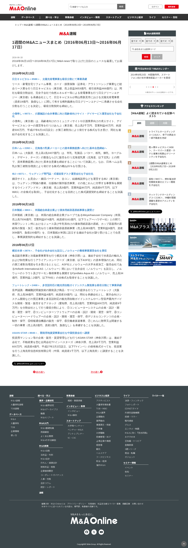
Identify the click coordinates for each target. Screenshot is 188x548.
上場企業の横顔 (103, 440)
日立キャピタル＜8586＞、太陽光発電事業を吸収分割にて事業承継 (49, 79)
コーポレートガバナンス (52, 474)
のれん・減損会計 (49, 462)
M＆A (13, 419)
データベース (27, 17)
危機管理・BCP (103, 436)
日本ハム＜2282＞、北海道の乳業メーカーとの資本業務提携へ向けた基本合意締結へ (59, 148)
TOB (13, 427)
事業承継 (69, 17)
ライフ (152, 17)
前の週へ (40, 372)
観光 (98, 449)
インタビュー (74, 410)
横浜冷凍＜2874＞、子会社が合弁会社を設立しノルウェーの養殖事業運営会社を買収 (59, 250)
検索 (121, 6)
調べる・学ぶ (52, 17)
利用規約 (92, 503)
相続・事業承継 (75, 400)
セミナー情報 (129, 462)
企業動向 (100, 416)
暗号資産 (129, 420)
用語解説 (45, 431)
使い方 (14, 435)
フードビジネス (103, 456)
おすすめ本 (130, 436)
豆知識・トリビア (133, 440)
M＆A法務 (45, 450)
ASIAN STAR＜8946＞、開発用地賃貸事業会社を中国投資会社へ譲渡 (51, 333)
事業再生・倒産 (103, 424)
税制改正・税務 (48, 466)
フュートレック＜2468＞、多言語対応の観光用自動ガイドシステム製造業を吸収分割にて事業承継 (67, 285)
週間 (152, 123)
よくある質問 (47, 436)
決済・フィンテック (134, 400)
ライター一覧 (158, 395)
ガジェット (130, 456)
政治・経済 (101, 461)
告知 (127, 471)
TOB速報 (15, 408)
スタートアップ (113, 17)
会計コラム (46, 483)
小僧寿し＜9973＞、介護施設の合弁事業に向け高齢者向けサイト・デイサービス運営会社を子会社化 (67, 115)
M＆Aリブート (47, 417)
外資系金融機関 (132, 412)
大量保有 (15, 423)
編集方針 (45, 503)
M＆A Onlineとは (58, 503)
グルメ (128, 424)
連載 (41, 492)
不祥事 (99, 428)
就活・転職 (130, 452)
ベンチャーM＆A (75, 429)
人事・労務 (46, 478)
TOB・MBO (101, 408)
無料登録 (171, 6)
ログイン (155, 6)
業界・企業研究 (46, 400)
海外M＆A (100, 465)
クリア (157, 56)
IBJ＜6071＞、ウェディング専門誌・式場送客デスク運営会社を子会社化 (52, 173)
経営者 (99, 444)
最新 (139, 123)
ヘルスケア (101, 452)
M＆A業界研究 (47, 405)
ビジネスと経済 (135, 17)
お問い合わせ (137, 503)
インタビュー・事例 (90, 17)
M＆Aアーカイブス (49, 409)
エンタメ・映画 (132, 428)
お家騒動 (100, 432)
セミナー (129, 475)
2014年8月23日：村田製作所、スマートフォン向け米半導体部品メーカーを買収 (150, 76)
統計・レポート (48, 487)
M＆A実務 (43, 445)
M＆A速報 (15, 400)
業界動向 (100, 420)
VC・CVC (72, 437)
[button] (146, 87)
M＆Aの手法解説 (48, 440)
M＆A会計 (45, 458)
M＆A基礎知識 (47, 428)
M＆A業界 (100, 412)
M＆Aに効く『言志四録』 (137, 432)
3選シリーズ (130, 449)
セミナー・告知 (169, 17)
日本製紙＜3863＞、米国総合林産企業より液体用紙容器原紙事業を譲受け (53, 210)
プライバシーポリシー (76, 503)
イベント (129, 467)
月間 (165, 123)
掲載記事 (126, 503)
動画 (43, 413)
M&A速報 (28, 24)
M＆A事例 (72, 415)
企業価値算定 (47, 470)
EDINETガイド (132, 408)
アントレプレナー (76, 433)
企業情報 (15, 431)
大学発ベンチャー (76, 425)
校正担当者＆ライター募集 (109, 503)
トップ (18, 24)
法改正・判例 (47, 454)
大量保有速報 (17, 404)
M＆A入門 (43, 423)
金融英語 (129, 444)
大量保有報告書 (103, 404)
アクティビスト (103, 400)
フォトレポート (132, 404)
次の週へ (95, 372)
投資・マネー (131, 416)
